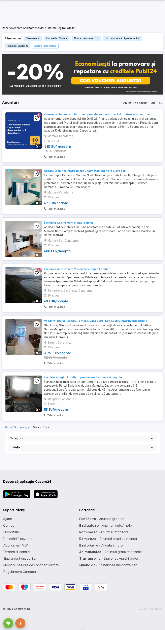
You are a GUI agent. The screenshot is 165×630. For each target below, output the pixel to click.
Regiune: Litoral (16, 45)
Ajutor (7, 519)
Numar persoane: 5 (85, 38)
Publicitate (11, 532)
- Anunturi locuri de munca (108, 539)
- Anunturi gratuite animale (111, 552)
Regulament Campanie (20, 572)
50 (160, 103)
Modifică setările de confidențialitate (31, 565)
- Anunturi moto (101, 545)
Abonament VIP (15, 545)
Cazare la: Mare (55, 38)
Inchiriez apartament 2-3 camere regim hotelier (77, 269)
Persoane (31, 38)
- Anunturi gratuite (101, 519)
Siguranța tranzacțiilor (20, 558)
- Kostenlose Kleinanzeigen (108, 565)
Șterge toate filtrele (45, 45)
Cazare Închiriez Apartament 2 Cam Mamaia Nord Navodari (85, 170)
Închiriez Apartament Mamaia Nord (68, 222)
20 (153, 103)
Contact (9, 525)
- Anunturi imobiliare (104, 532)
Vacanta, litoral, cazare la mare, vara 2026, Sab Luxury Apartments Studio (95, 320)
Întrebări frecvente (18, 539)
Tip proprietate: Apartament (121, 38)
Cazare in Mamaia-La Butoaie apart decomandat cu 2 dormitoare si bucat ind (98, 114)
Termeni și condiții (16, 552)
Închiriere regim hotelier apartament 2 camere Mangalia (83, 377)
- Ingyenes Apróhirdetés (109, 558)
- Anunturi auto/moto (105, 525)
